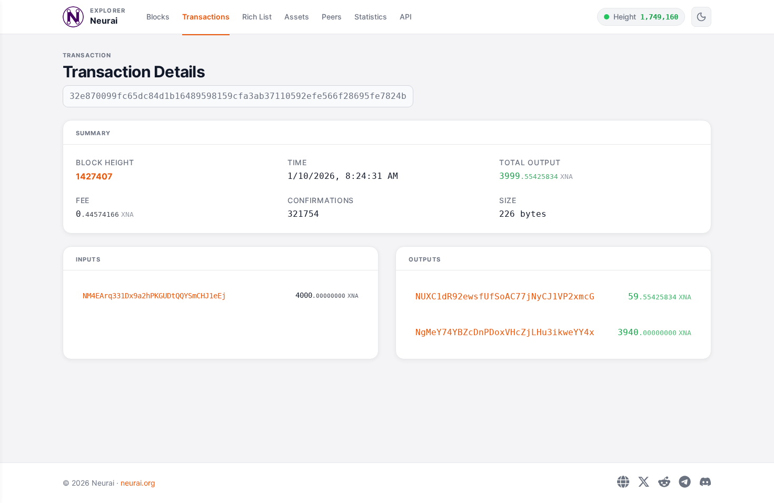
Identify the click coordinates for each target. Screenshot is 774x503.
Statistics (370, 16)
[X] (644, 482)
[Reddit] (664, 482)
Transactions (206, 16)
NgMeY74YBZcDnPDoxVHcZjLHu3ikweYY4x (504, 332)
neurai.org (138, 482)
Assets (296, 16)
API (406, 16)
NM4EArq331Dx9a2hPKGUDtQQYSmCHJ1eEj (154, 295)
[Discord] (705, 482)
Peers (332, 16)
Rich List (257, 16)
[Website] (623, 482)
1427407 (94, 176)
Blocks (158, 16)
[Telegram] (685, 482)
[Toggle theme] (701, 17)
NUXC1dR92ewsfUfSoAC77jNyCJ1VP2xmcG (504, 296)
